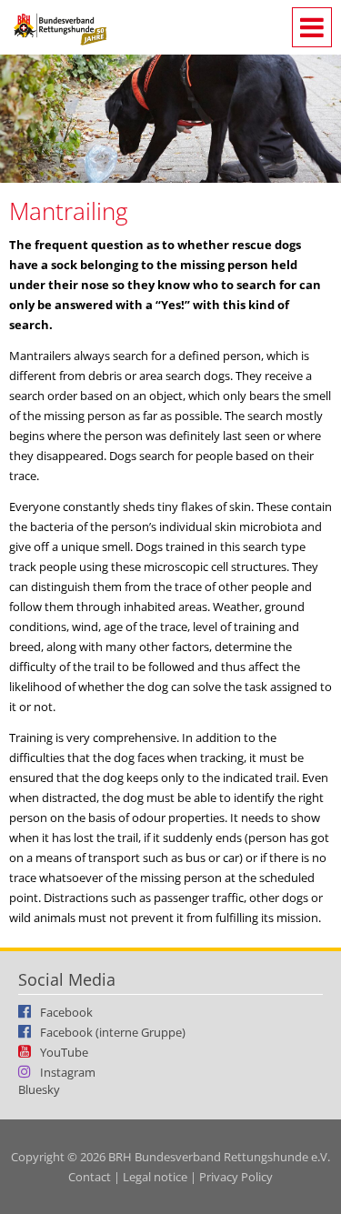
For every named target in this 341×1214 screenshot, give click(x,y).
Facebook (66, 1011)
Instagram (67, 1071)
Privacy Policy (236, 1177)
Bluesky (39, 1090)
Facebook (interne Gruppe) (113, 1031)
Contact (89, 1177)
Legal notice (155, 1177)
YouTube (64, 1051)
